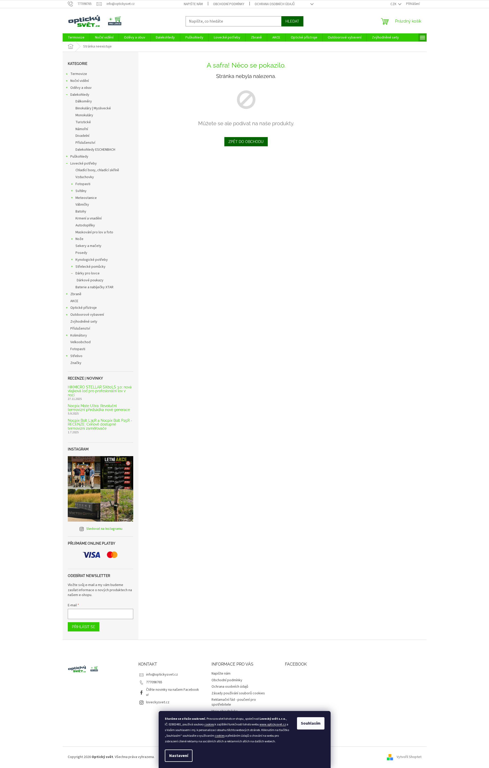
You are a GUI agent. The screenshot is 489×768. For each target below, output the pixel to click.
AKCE (74, 301)
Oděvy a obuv (81, 87)
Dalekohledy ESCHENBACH (95, 149)
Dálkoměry (83, 101)
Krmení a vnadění (88, 218)
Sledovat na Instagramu (104, 528)
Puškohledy (79, 156)
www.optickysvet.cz (273, 724)
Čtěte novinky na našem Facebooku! (172, 692)
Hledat (292, 21)
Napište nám (193, 4)
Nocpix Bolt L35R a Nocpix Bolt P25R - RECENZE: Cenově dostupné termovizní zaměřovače (100, 424)
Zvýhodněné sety (83, 321)
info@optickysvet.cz (162, 674)
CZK (393, 4)
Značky (75, 363)
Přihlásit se (83, 627)
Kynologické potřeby (91, 259)
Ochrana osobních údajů (275, 4)
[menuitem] (76, 37)
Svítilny (81, 191)
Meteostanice (86, 197)
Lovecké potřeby (83, 163)
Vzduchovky (84, 177)
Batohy (80, 211)
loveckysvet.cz (157, 702)
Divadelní (82, 135)
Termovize (78, 73)
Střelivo (76, 356)
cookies (209, 724)
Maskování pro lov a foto (94, 232)
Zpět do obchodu (246, 142)
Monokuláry (84, 115)
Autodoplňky (85, 225)
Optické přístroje (83, 307)
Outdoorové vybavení (87, 314)
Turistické (83, 122)
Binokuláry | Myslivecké (93, 108)
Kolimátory (78, 335)
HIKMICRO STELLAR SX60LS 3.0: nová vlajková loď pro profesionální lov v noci (100, 391)
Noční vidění (79, 80)
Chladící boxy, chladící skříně (97, 170)
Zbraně (75, 294)
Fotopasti (82, 184)
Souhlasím (311, 723)
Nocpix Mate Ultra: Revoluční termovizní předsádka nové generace (99, 408)
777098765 (154, 682)
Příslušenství (85, 142)
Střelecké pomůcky (90, 266)
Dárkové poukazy (90, 280)
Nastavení (178, 756)
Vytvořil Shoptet (409, 757)
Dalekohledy (79, 94)
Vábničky (82, 204)
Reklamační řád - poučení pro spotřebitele (234, 702)
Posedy (81, 252)
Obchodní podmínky (228, 4)
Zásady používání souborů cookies (238, 693)
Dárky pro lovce (87, 273)
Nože (79, 239)
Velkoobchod (80, 342)
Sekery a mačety (88, 245)
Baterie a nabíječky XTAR (94, 287)
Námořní (81, 129)
